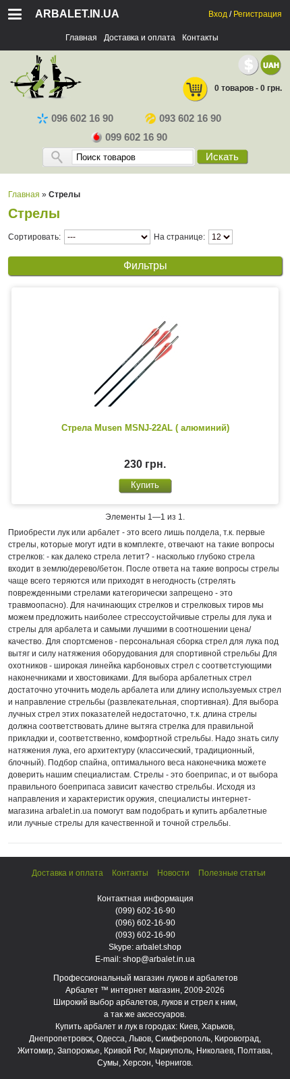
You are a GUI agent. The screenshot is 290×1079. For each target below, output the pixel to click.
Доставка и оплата (139, 37)
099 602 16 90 (136, 137)
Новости (173, 873)
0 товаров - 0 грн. (248, 88)
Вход (217, 14)
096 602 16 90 (82, 118)
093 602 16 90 (190, 118)
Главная (81, 37)
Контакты (200, 37)
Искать (222, 156)
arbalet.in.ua (77, 14)
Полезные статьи (232, 873)
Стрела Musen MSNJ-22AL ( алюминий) (145, 428)
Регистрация (257, 14)
